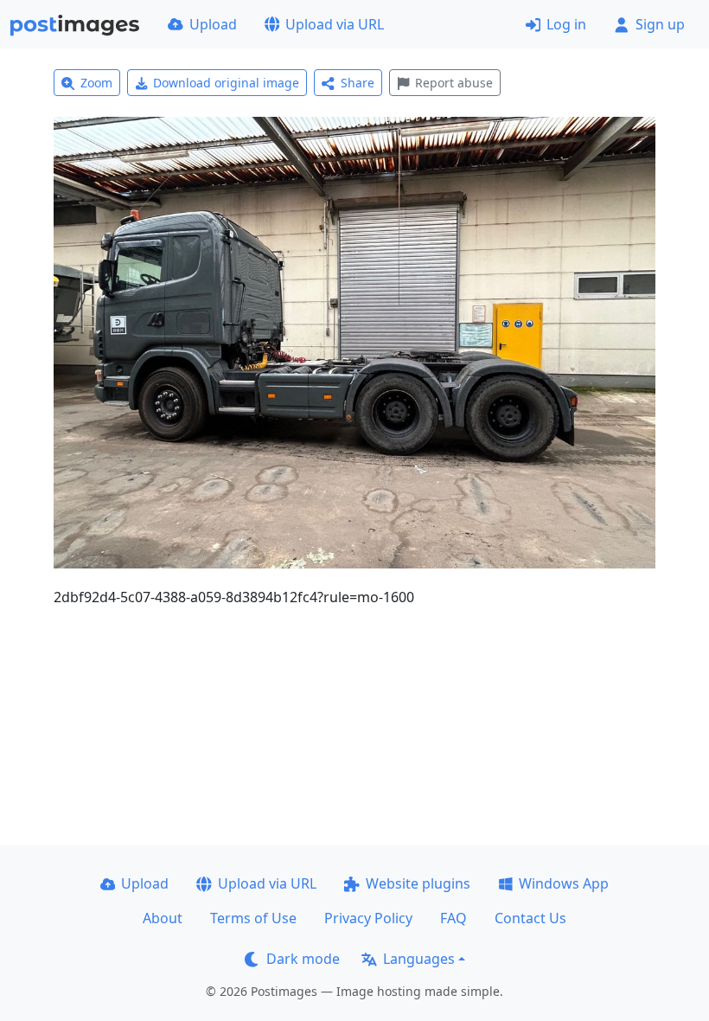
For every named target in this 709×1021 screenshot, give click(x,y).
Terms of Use (253, 918)
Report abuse (454, 82)
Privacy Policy (368, 918)
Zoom (96, 82)
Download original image (226, 82)
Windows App (564, 883)
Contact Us (530, 918)
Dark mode (303, 958)
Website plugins (418, 883)
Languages (419, 958)
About (162, 918)
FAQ (453, 918)
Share (357, 82)
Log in (566, 24)
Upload (213, 24)
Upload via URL (334, 24)
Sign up (660, 24)
